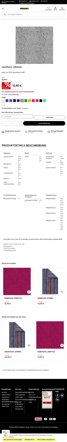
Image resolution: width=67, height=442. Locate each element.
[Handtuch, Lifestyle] (34, 45)
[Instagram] (62, 395)
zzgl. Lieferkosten (13, 94)
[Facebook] (57, 395)
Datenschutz (6, 395)
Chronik (31, 392)
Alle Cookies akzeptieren (45, 439)
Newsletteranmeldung (22, 392)
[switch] (6, 435)
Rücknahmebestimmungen (24, 399)
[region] (34, 45)
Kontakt (4, 392)
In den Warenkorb (44, 123)
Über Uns (32, 395)
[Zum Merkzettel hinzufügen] (29, 292)
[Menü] (3, 9)
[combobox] (33, 14)
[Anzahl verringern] (3, 123)
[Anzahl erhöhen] (20, 123)
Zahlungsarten (20, 395)
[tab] (13, 145)
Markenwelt (19, 409)
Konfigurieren (29, 439)
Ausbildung (32, 399)
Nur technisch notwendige (13, 439)
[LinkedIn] (57, 399)
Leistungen (18, 406)
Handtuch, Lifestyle (13, 298)
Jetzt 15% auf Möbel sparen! (8, 2)
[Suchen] (4, 14)
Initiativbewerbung (35, 397)
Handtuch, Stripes (45, 298)
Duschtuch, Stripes (12, 352)
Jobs (30, 402)
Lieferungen (19, 397)
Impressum (5, 397)
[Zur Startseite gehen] (24, 8)
